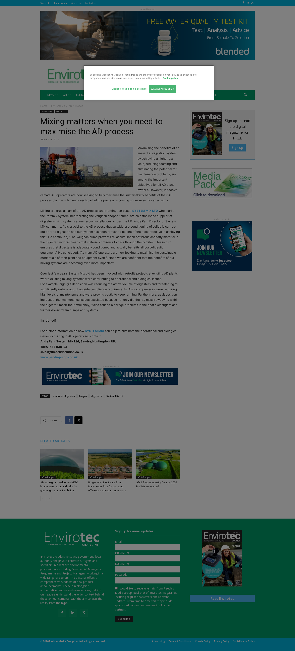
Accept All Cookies (162, 89)
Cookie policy (170, 78)
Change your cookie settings (129, 88)
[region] (149, 82)
